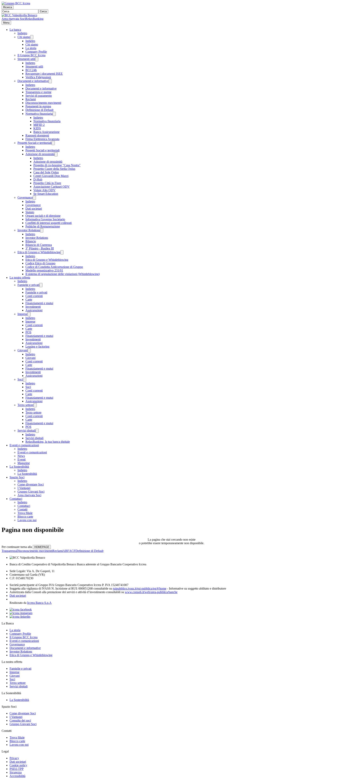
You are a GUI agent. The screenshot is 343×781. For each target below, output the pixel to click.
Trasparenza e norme (38, 92)
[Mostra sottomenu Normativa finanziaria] (54, 114)
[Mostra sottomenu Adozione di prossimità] (56, 154)
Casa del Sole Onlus (46, 172)
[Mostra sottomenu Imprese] (29, 314)
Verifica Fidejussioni (38, 77)
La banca (15, 29)
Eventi (21, 459)
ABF (66, 551)
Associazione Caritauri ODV (51, 186)
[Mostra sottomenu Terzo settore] (35, 405)
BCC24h (31, 70)
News (21, 456)
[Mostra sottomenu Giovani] (29, 350)
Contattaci (16, 498)
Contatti (22, 509)
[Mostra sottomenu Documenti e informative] (50, 81)
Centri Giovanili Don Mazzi (50, 176)
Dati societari (33, 208)
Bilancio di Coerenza (38, 245)
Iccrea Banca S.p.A (39, 602)
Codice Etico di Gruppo (40, 263)
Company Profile (36, 51)
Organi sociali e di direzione (43, 215)
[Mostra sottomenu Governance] (34, 198)
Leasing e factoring (37, 346)
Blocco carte (25, 516)
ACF (72, 551)
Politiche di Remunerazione (42, 226)
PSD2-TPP (17, 768)
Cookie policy (18, 765)
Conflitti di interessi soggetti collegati (48, 223)
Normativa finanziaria (39, 113)
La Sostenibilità (19, 466)
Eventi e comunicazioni (24, 445)
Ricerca (7, 7)
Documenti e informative (33, 81)
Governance (25, 197)
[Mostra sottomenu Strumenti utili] (36, 59)
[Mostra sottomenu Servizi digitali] (37, 431)
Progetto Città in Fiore (47, 183)
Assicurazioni (33, 310)
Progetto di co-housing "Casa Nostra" (57, 165)
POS (28, 332)
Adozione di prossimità (39, 154)
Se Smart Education (45, 193)
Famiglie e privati (28, 285)
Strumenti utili (26, 59)
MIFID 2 (39, 124)
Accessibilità (17, 776)
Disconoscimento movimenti (43, 102)
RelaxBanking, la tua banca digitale (47, 441)
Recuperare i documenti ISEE (44, 73)
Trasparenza (9, 551)
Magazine (23, 463)
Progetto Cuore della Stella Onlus (54, 168)
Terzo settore (25, 405)
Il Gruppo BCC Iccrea (31, 55)
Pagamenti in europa (38, 106)
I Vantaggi (23, 488)
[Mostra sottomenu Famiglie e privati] (40, 285)
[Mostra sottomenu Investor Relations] (41, 230)
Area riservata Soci (13, 18)
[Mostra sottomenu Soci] (24, 380)
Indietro (22, 33)
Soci (20, 379)
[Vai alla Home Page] (19, 15)
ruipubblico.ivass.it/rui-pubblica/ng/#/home (139, 588)
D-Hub (37, 179)
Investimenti (33, 306)
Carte (28, 299)
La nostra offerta (20, 277)
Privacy (14, 758)
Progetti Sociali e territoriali (34, 142)
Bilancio (30, 241)
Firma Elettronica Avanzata (42, 139)
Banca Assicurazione (46, 132)
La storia (30, 48)
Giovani (22, 350)
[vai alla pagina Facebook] (21, 609)
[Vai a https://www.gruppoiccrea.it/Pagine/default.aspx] (16, 3)
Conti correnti (34, 296)
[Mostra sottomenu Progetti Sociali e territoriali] (53, 143)
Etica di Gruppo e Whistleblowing (38, 252)
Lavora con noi (27, 520)
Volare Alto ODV (44, 190)
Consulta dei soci (20, 720)
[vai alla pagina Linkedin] (20, 616)
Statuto (29, 212)
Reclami (30, 99)
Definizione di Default (39, 110)
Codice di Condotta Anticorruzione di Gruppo (54, 267)
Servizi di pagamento (38, 95)
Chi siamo (23, 37)
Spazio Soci (17, 477)
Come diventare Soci (30, 484)
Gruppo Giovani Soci (30, 491)
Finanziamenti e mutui (39, 303)
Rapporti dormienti (37, 135)
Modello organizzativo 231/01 (44, 270)
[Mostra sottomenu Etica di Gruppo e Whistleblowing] (62, 252)
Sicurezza (16, 772)
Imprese (22, 314)
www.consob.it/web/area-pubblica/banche (151, 592)
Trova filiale (25, 513)
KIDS (37, 128)
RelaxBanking (34, 18)
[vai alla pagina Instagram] (21, 613)
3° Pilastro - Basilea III (39, 248)
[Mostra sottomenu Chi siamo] (31, 37)
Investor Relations (28, 230)
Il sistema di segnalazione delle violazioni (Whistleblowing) (62, 274)
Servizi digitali (26, 430)
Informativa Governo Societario (45, 219)
